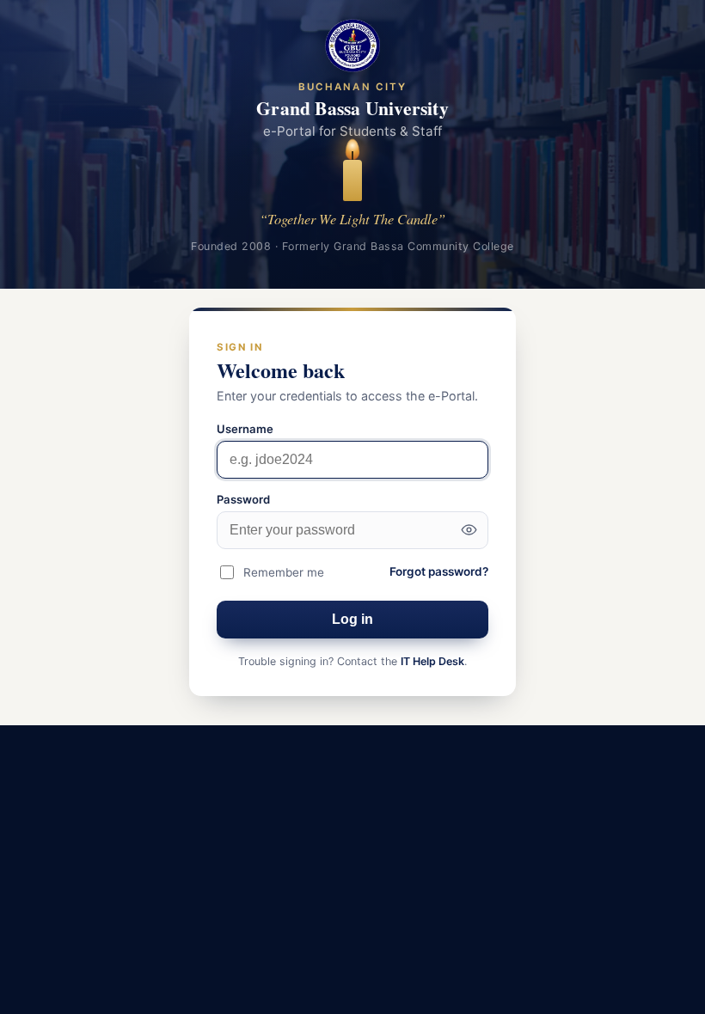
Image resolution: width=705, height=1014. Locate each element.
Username (245, 429)
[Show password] (468, 530)
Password (243, 499)
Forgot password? (438, 571)
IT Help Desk (432, 661)
